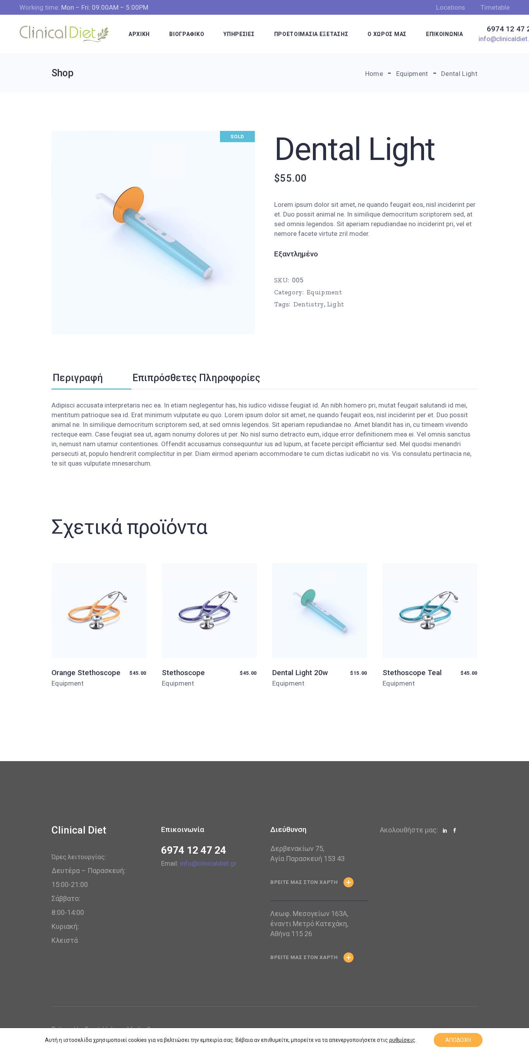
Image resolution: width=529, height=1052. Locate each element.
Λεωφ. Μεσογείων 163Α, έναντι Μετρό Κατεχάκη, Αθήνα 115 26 (309, 923)
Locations (450, 7)
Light (335, 304)
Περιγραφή (78, 377)
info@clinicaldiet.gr (208, 863)
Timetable (495, 7)
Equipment (324, 292)
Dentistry (309, 304)
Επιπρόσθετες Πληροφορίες (196, 377)
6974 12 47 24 (193, 850)
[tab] (91, 378)
